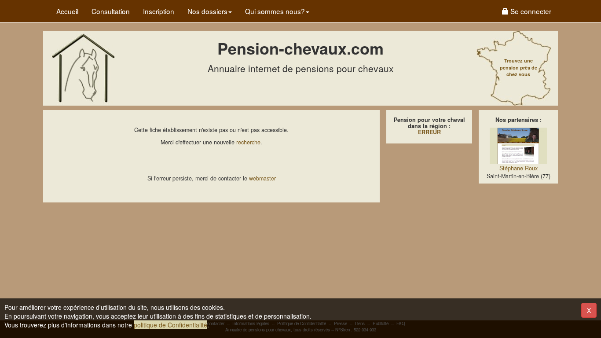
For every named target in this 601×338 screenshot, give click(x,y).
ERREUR (429, 132)
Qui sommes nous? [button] (275, 11)
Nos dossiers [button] (207, 11)
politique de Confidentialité (170, 324)
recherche (248, 142)
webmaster (262, 178)
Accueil (67, 11)
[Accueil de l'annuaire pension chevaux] (83, 67)
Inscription (158, 11)
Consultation (111, 11)
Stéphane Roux (518, 168)
